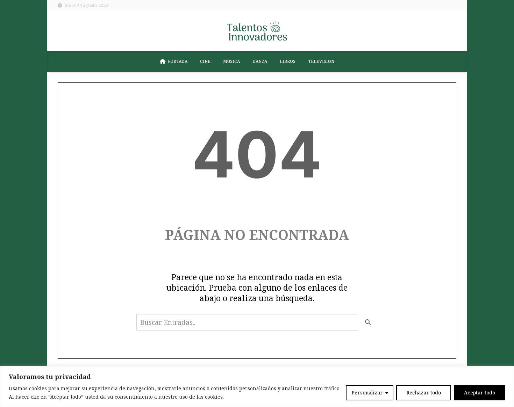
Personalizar (367, 392)
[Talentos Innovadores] (257, 31)
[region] (257, 386)
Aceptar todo (479, 392)
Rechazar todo (423, 392)
